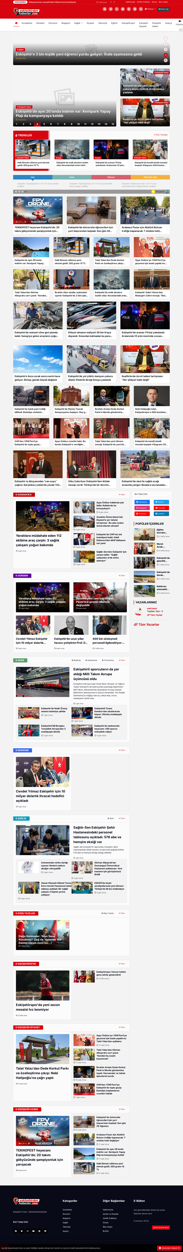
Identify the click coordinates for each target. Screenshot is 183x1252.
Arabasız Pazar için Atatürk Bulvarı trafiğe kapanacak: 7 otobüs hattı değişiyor (110, 1139)
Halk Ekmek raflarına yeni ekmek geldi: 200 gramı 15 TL (64, 116)
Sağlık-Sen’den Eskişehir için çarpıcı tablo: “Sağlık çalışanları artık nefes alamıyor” (100, 558)
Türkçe (150, 9)
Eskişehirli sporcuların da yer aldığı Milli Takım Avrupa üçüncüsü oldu (96, 674)
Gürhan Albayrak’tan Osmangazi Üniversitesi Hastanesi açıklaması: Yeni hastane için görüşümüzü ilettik (97, 870)
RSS (106, 1231)
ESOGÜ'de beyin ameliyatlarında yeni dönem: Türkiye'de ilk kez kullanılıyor (109, 888)
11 (85, 124)
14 (106, 124)
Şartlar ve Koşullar (111, 1214)
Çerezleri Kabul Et (170, 1248)
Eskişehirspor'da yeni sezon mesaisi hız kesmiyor (38, 1007)
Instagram (142, 508)
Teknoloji (102, 23)
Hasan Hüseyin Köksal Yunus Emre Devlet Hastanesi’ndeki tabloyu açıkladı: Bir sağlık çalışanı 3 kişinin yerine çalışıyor (45, 891)
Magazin (65, 23)
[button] (111, 2)
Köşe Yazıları (108, 913)
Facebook (142, 502)
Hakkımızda (130, 2)
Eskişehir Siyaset (143, 25)
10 (78, 124)
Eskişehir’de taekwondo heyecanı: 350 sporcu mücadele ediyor (106, 731)
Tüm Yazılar (156, 615)
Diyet (111, 818)
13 (99, 124)
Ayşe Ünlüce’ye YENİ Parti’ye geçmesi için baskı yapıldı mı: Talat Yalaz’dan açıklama (111, 1040)
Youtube (161, 508)
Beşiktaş (77, 660)
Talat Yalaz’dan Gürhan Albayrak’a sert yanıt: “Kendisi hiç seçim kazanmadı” (97, 1056)
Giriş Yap (164, 9)
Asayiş (168, 23)
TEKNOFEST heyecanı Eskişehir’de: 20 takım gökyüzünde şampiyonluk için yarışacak (39, 1157)
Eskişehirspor (128, 23)
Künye (154, 2)
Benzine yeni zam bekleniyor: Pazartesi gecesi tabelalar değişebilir (95, 602)
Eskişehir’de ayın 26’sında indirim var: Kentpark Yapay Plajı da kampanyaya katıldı (110, 1154)
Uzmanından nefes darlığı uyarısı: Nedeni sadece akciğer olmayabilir (54, 867)
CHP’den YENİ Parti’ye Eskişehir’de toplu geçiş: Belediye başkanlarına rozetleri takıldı (98, 1090)
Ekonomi (53, 23)
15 (113, 124)
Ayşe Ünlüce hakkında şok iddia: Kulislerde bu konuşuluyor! (110, 507)
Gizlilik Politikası (143, 2)
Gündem (40, 23)
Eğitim (114, 23)
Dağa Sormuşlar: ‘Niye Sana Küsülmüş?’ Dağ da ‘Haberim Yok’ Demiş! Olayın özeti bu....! (40, 940)
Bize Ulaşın (163, 2)
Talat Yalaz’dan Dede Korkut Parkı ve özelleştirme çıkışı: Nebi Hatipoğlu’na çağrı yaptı (42, 1073)
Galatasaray (92, 660)
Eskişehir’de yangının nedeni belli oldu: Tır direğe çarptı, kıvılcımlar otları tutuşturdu (89, 54)
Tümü (122, 494)
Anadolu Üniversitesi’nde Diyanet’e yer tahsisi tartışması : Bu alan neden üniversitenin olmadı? (99, 523)
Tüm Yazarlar (148, 624)
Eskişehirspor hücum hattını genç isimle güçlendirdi (111, 975)
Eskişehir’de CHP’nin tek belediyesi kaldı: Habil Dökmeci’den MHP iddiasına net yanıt (100, 540)
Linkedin (161, 514)
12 (92, 124)
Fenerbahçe (108, 660)
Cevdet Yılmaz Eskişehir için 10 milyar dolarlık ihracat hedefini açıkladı (32, 641)
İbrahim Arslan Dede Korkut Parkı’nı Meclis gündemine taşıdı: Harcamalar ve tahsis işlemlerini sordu (100, 1073)
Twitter (160, 502)
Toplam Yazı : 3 (155, 611)
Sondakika (27, 23)
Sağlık (65, 1222)
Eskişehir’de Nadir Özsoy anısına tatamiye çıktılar (54, 711)
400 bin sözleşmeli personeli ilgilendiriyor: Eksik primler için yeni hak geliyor (109, 641)
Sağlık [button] (77, 23)
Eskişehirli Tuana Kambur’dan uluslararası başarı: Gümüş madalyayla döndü (97, 714)
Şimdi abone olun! (161, 1227)
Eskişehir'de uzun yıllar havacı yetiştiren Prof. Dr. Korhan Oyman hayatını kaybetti (70, 641)
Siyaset (90, 23)
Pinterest (142, 514)
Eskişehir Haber (156, 25)
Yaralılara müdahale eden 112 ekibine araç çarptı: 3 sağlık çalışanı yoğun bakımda (38, 540)
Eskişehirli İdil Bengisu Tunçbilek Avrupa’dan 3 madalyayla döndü (53, 731)
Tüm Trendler (161, 135)
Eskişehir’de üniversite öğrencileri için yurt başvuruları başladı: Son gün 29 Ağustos (100, 1123)
